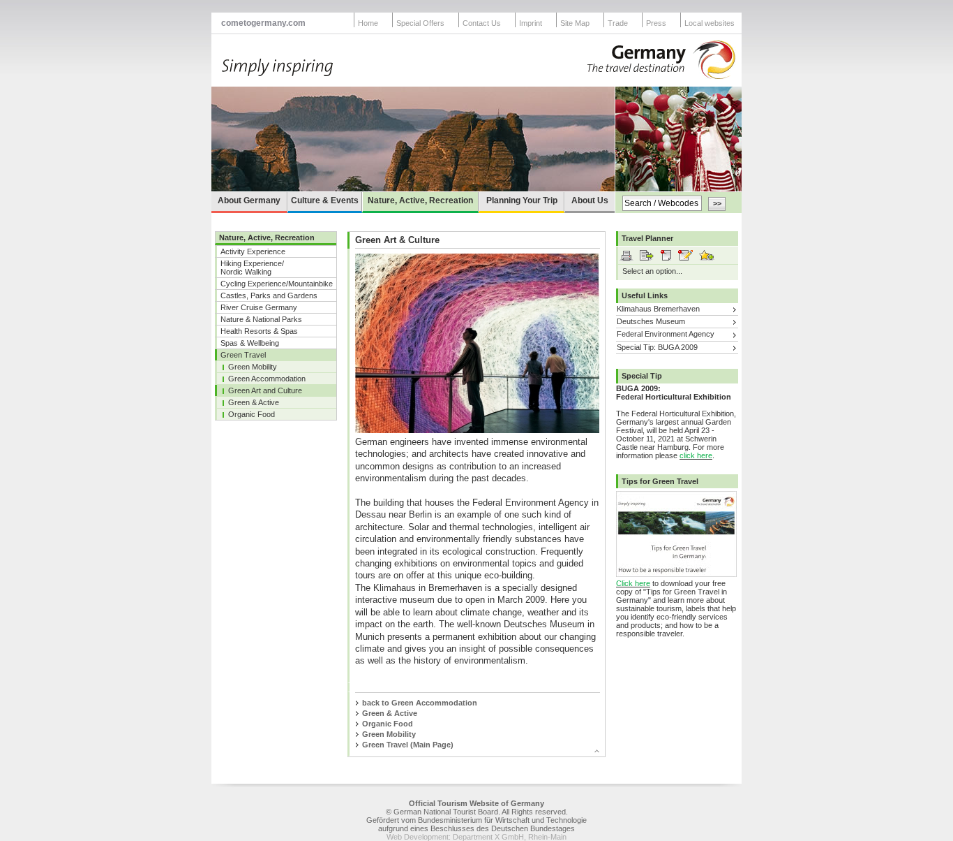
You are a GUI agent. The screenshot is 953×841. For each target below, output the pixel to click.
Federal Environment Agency (665, 334)
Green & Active (253, 402)
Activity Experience (252, 251)
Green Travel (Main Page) (407, 744)
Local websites (709, 23)
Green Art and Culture (265, 390)
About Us (589, 200)
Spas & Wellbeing (249, 343)
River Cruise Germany (258, 307)
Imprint (530, 23)
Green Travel (243, 355)
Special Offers (420, 23)
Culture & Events (325, 200)
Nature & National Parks (261, 319)
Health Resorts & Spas (259, 331)
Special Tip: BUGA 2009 (657, 347)
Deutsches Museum (651, 321)
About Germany (249, 200)
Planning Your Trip (521, 200)
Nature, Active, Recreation (420, 200)
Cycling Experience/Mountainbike (276, 283)
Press (656, 23)
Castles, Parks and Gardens (268, 295)
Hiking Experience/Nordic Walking (252, 267)
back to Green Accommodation (419, 703)
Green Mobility (252, 367)
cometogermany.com (263, 23)
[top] (470, 752)
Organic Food (251, 414)
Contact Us (482, 23)
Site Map (575, 23)
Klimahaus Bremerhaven (658, 309)
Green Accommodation (267, 378)
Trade (618, 23)
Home (368, 23)
